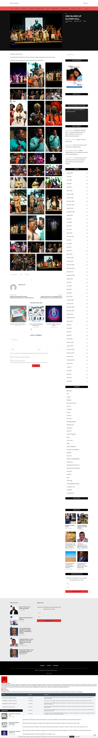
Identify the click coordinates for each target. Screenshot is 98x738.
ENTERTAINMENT (71, 421)
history (21, 274)
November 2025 (70, 204)
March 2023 (69, 296)
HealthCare (69, 428)
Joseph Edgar (69, 21)
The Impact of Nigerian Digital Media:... (14, 723)
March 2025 (69, 233)
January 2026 (70, 197)
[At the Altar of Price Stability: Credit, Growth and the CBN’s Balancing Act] (82, 556)
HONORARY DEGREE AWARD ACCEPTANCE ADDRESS (82, 527)
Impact (68, 437)
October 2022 (70, 314)
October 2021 (70, 356)
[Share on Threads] (37, 279)
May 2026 (69, 183)
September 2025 (71, 211)
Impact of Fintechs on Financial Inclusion (24, 607)
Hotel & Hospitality (71, 434)
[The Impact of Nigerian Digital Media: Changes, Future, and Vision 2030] (36, 314)
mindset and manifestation (73, 449)
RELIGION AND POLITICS (73, 465)
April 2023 (69, 293)
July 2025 (69, 218)
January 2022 (70, 345)
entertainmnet (14, 274)
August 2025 (70, 215)
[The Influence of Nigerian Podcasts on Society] (54, 314)
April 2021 (69, 377)
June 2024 (69, 243)
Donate (79, 8)
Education (69, 418)
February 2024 (70, 257)
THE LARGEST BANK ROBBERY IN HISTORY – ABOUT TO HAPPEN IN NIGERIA (25, 631)
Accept (71, 736)
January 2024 (70, 261)
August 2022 (70, 321)
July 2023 (69, 282)
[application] (76, 115)
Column (68, 406)
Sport (68, 477)
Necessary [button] (3, 688)
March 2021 (69, 381)
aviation (68, 397)
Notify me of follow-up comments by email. (20, 357)
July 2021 (69, 367)
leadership (27, 274)
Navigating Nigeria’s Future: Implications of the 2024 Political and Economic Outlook (26, 641)
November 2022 (70, 310)
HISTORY (69, 431)
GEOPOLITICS (70, 424)
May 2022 (69, 331)
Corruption (31, 8)
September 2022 (71, 317)
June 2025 (69, 222)
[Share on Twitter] (34, 279)
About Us (17, 8)
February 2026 (70, 194)
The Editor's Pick (71, 486)
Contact (73, 8)
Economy (24, 8)
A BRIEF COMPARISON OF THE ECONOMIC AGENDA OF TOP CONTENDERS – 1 (76, 152)
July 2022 (69, 324)
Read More (77, 736)
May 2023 (69, 289)
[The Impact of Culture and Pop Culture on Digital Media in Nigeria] (18, 314)
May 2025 (69, 226)
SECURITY (69, 471)
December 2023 (70, 264)
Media (48, 8)
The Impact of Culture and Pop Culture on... (18, 324)
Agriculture (69, 390)
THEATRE (69, 490)
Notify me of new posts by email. (17, 360)
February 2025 (70, 236)
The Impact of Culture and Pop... (15, 714)
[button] (12, 317)
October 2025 (70, 208)
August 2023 (70, 278)
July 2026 (69, 176)
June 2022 (69, 328)
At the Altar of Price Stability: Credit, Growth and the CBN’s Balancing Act (82, 565)
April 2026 (69, 187)
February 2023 (70, 300)
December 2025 (70, 201)
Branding (69, 400)
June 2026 (69, 180)
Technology (69, 480)
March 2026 (69, 190)
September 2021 (71, 360)
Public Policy (70, 462)
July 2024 (69, 240)
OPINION (69, 452)
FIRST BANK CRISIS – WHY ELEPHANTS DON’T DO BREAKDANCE (26, 651)
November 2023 (70, 268)
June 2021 (69, 370)
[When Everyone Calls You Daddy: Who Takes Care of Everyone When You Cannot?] (70, 536)
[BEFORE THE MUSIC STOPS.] (70, 518)
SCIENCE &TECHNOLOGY (73, 468)
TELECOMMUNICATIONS (73, 483)
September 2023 (71, 275)
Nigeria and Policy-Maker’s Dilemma (26, 618)
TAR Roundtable (54, 8)
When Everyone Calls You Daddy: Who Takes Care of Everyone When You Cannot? (70, 545)
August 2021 (70, 363)
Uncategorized (70, 493)
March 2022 (69, 338)
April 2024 (69, 250)
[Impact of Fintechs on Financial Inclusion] (14, 610)
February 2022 (70, 342)
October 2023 (70, 271)
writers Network (65, 8)
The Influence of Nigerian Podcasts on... (14, 732)
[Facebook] (82, 8)
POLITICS (69, 455)
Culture (68, 412)
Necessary (5, 689)
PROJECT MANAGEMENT (73, 458)
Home (12, 8)
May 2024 (69, 247)
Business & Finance (40, 8)
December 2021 (70, 349)
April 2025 (69, 229)
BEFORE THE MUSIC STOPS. (70, 526)
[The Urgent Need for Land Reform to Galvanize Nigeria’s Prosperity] (70, 556)
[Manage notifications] (95, 735)
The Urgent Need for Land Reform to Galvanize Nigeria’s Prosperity (70, 565)
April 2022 (69, 335)
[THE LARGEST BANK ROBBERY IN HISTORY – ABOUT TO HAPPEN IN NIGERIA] (14, 632)
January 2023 (70, 303)
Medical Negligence (71, 446)
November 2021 (70, 353)
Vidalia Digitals (60, 670)
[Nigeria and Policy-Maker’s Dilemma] (14, 621)
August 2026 (70, 173)
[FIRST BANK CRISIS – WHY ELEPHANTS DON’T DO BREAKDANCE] (14, 653)
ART (68, 393)
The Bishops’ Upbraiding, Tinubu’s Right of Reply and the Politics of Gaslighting (82, 545)
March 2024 (69, 254)
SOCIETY (69, 474)
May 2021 (69, 374)
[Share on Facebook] (33, 280)
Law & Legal (70, 440)
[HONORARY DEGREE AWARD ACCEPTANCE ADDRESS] (82, 518)
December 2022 (70, 307)
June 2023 (69, 286)
